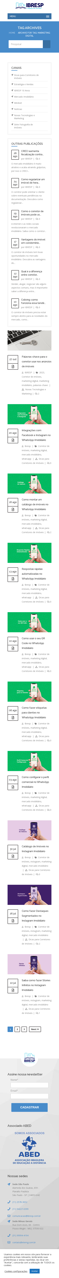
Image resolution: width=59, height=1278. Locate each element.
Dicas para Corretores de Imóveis (26, 77)
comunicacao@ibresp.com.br (26, 1216)
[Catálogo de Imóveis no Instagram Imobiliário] (13, 856)
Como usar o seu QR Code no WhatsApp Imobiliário (33, 643)
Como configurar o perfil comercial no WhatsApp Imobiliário (35, 782)
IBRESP (28, 158)
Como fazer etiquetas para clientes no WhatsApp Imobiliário (34, 712)
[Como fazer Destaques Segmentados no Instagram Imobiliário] (13, 921)
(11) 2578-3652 (19, 1202)
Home (12, 33)
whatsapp (26, 458)
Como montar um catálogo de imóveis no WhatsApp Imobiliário (35, 504)
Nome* (14, 1080)
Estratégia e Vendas (23, 84)
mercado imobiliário (31, 454)
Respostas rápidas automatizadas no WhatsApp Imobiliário (34, 574)
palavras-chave (40, 385)
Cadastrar (29, 1107)
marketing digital (30, 380)
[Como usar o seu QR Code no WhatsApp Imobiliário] (13, 648)
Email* (14, 1090)
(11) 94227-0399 (20, 1209)
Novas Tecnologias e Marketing (24, 117)
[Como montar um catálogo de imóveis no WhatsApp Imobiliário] (13, 509)
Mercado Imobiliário (24, 96)
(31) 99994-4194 (20, 1235)
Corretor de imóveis (31, 376)
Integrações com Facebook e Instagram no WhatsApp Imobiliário (36, 435)
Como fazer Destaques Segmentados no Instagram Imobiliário (35, 916)
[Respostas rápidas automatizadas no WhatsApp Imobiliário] (13, 579)
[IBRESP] (29, 6)
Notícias (18, 109)
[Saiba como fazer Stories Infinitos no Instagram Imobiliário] (13, 990)
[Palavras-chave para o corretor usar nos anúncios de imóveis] (13, 367)
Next (34, 1029)
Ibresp (28, 446)
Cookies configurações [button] (16, 1271)
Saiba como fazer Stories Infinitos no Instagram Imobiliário (36, 985)
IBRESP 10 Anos (22, 90)
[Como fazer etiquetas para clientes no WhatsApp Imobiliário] (13, 718)
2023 (41, 372)
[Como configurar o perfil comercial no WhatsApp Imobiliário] (13, 787)
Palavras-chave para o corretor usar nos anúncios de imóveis (36, 361)
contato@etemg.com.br (24, 1242)
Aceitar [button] (34, 1271)
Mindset (18, 102)
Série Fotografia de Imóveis (23, 126)
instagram (35, 861)
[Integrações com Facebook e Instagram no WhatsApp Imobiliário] (13, 440)
